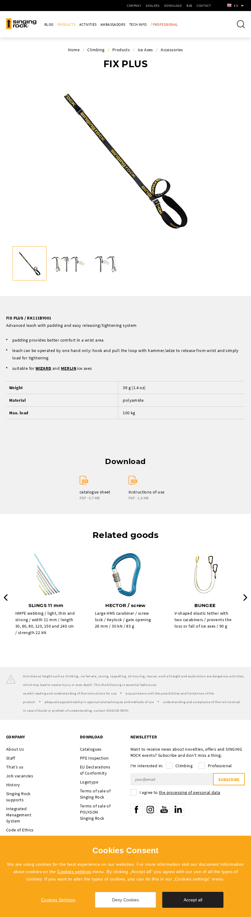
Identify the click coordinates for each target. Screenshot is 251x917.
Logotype (89, 782)
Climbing (95, 49)
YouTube (164, 809)
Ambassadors (112, 24)
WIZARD (43, 368)
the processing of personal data (189, 792)
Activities (88, 24)
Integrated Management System (18, 815)
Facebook (136, 809)
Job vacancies (19, 776)
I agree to (180, 792)
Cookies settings (74, 871)
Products (66, 24)
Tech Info (138, 24)
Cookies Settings (58, 899)
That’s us (15, 767)
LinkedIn (178, 809)
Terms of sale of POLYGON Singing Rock (95, 812)
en (236, 5)
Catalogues (91, 749)
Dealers (152, 5)
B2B (189, 5)
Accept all (193, 899)
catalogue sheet (95, 492)
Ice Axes (145, 49)
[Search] (241, 24)
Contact (204, 5)
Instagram (150, 809)
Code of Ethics (20, 830)
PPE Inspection (94, 758)
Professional (220, 765)
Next (245, 597)
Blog (49, 24)
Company (134, 5)
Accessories (172, 49)
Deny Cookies (125, 899)
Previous (6, 597)
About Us (15, 749)
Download (173, 5)
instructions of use (147, 492)
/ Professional (164, 24)
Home (74, 49)
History (13, 784)
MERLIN (68, 368)
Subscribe (229, 779)
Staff (10, 758)
